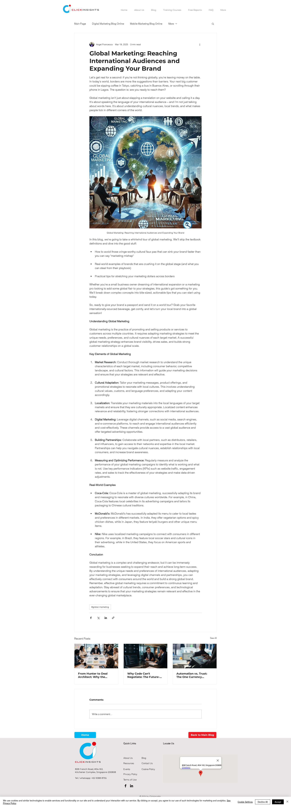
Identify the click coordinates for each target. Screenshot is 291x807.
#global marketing (100, 607)
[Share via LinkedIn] (105, 617)
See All (213, 638)
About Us (128, 758)
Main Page (80, 23)
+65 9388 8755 (99, 778)
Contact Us (147, 763)
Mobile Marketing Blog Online (146, 23)
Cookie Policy (148, 769)
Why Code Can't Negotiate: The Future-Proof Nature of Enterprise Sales (143, 675)
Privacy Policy (130, 774)
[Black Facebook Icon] (125, 786)
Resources (128, 763)
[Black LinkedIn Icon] (131, 786)
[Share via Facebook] (90, 617)
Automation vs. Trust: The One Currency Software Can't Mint (191, 675)
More (171, 23)
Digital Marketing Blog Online (108, 23)
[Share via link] (113, 617)
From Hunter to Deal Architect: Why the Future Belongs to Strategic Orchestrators (95, 675)
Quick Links (129, 743)
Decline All (263, 801)
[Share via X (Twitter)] (98, 617)
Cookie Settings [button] (245, 801)
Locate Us (168, 743)
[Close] (287, 802)
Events (126, 769)
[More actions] (200, 44)
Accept (278, 801)
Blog (144, 758)
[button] (212, 23)
